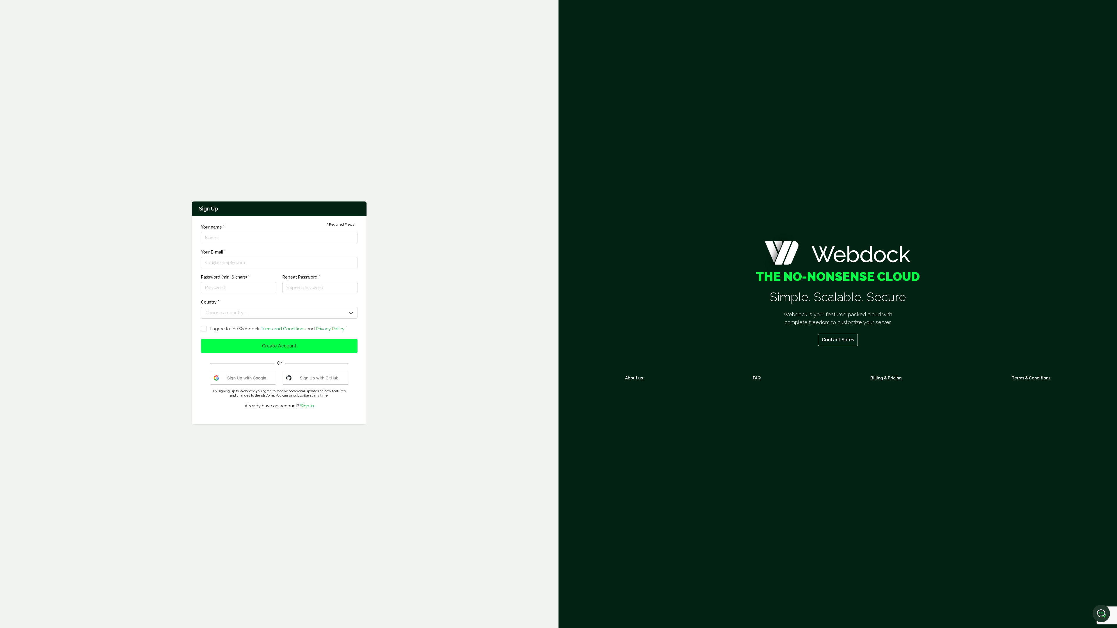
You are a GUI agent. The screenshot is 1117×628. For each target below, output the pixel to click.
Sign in (307, 405)
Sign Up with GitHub (319, 377)
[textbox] (275, 313)
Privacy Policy (330, 328)
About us (634, 378)
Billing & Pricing (886, 378)
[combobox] (275, 314)
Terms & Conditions (1031, 378)
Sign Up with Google (246, 377)
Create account (279, 346)
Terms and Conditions (283, 328)
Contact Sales (838, 339)
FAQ (757, 378)
